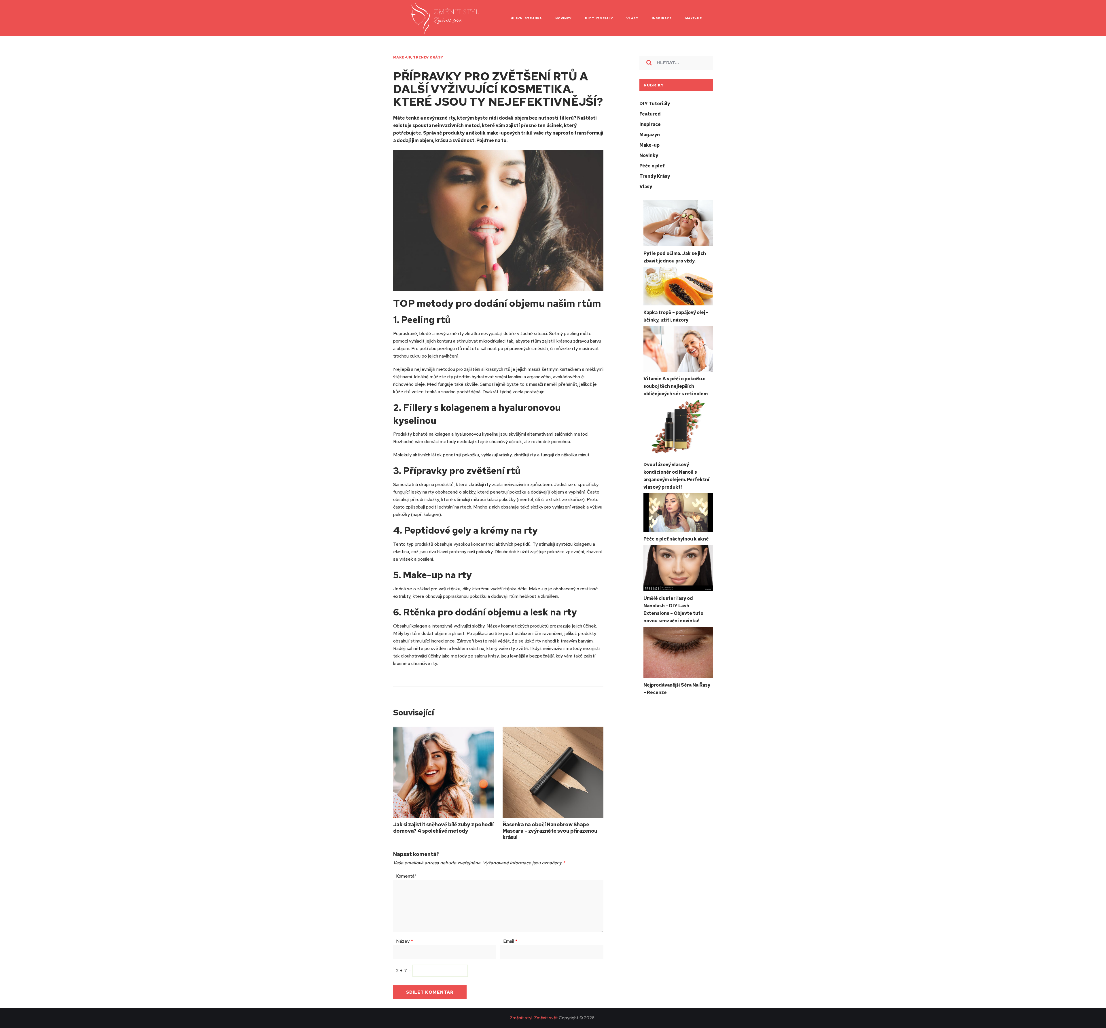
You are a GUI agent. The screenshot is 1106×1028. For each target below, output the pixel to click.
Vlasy (645, 187)
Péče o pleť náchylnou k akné (676, 539)
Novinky (648, 155)
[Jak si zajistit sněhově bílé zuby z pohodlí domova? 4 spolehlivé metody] (443, 772)
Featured (650, 114)
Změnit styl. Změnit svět (534, 1018)
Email (510, 941)
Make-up (402, 57)
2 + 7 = (404, 970)
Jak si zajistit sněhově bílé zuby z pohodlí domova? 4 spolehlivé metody (443, 827)
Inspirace (650, 124)
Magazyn (649, 135)
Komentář (406, 876)
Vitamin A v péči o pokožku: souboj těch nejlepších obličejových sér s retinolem (675, 386)
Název (404, 941)
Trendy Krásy (428, 57)
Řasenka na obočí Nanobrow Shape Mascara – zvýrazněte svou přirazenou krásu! (550, 830)
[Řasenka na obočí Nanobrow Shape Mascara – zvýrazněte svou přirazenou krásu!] (553, 772)
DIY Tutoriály (654, 104)
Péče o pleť (651, 166)
